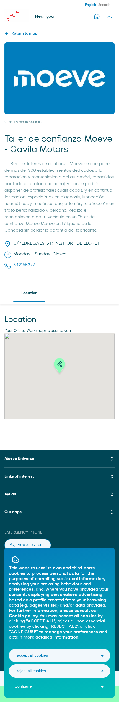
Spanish (104, 4)
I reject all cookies (30, 670)
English (90, 4)
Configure (23, 686)
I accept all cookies (31, 655)
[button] (59, 367)
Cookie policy (23, 616)
